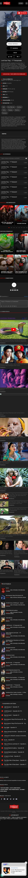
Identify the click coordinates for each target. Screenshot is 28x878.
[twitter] (7, 799)
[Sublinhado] (5, 306)
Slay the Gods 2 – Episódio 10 (11, 715)
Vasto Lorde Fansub (15, 787)
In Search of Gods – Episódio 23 (12, 756)
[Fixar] (7, 306)
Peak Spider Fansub (14, 789)
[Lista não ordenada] (10, 306)
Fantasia (10, 110)
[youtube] (16, 799)
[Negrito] (1, 306)
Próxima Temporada (14, 44)
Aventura (19, 107)
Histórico (17, 110)
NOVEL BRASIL (3, 791)
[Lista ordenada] (8, 306)
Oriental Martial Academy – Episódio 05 (14, 752)
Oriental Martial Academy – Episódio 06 (14, 748)
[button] (9, 227)
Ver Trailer (22, 13)
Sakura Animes (4, 789)
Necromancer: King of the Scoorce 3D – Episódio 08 (15, 723)
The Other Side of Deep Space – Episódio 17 (15, 764)
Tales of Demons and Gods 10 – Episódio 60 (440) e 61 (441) (15, 744)
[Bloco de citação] (12, 306)
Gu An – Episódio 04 (9, 739)
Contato (21, 818)
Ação (3, 107)
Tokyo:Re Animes (4, 787)
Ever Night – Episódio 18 (10, 727)
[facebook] (1, 799)
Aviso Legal (3, 818)
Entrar (20, 3)
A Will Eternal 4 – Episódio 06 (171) (13, 711)
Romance (4, 113)
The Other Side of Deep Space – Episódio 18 (15, 760)
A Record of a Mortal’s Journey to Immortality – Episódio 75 (15, 735)
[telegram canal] (10, 799)
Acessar (26, 296)
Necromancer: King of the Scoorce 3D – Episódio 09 (15, 719)
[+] (16, 306)
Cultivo (4, 110)
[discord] (4, 799)
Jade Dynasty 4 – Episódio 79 (11, 707)
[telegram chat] (13, 799)
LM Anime (22, 789)
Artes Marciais (11, 107)
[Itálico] (3, 306)
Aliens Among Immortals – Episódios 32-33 (15, 731)
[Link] (14, 306)
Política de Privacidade (12, 818)
